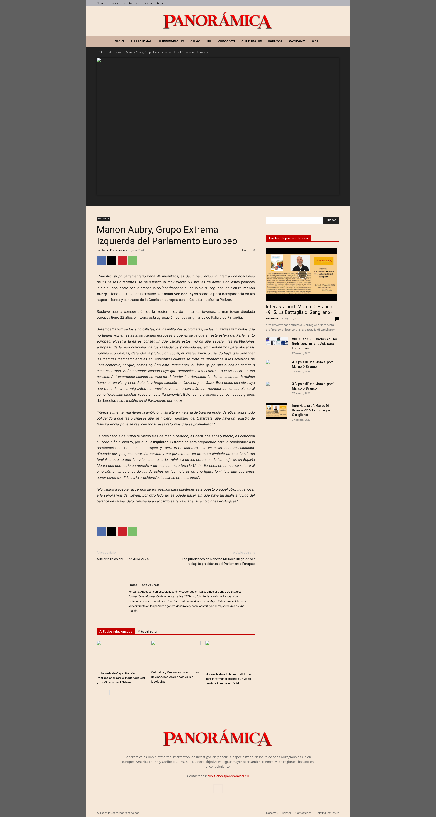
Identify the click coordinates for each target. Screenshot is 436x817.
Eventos (275, 41)
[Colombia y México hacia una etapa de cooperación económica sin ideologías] (176, 655)
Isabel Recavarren (113, 250)
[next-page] (107, 692)
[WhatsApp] (132, 260)
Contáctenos (131, 3)
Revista (116, 3)
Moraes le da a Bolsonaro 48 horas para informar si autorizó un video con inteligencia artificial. (228, 679)
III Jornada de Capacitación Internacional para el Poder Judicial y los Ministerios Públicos (121, 678)
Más (315, 41)
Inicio (119, 41)
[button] (333, 42)
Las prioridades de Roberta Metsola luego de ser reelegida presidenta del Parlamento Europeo (218, 561)
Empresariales (171, 41)
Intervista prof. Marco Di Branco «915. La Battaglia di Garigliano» (299, 309)
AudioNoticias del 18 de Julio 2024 (122, 559)
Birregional (141, 41)
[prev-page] (99, 692)
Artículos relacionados (115, 631)
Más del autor (148, 631)
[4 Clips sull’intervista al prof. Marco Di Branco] (277, 365)
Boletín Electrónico (155, 3)
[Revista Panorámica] (218, 21)
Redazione (272, 318)
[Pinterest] (122, 260)
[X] (111, 260)
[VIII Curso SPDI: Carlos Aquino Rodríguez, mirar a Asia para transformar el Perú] (277, 341)
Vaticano (297, 41)
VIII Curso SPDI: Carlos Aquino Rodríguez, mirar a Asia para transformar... (314, 343)
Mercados (226, 41)
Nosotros (102, 3)
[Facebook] (101, 260)
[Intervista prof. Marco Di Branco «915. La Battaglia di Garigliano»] (302, 274)
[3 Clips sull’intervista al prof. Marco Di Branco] (277, 388)
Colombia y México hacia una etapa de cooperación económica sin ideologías (175, 677)
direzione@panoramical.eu (228, 776)
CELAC (195, 41)
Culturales (251, 41)
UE (209, 41)
